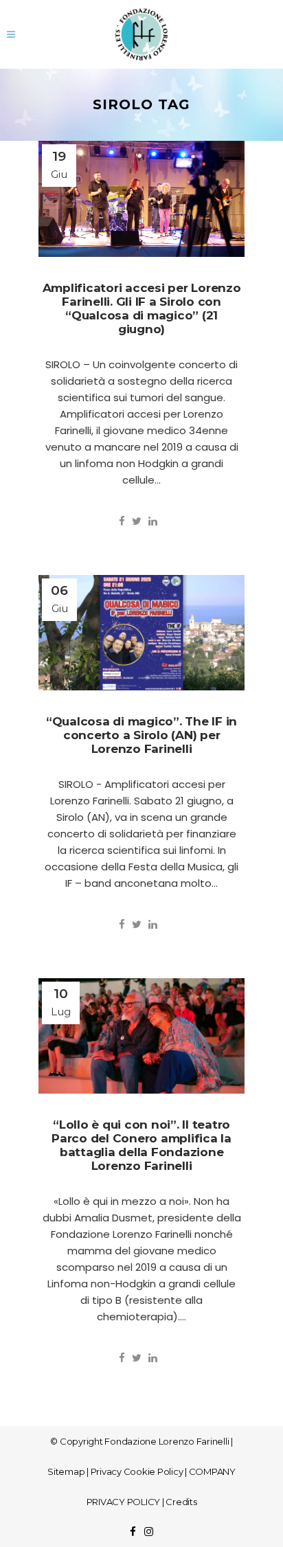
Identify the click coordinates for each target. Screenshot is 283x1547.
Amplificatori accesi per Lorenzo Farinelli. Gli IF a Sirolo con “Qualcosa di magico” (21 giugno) (142, 308)
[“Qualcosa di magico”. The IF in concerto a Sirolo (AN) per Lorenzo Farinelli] (141, 633)
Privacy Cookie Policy (137, 1471)
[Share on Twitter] (137, 521)
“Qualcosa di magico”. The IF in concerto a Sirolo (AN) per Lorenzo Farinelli (141, 735)
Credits (181, 1501)
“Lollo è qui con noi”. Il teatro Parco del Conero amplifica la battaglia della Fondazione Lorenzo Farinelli (141, 1145)
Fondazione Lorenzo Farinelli (166, 1441)
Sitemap (65, 1471)
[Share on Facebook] (122, 521)
